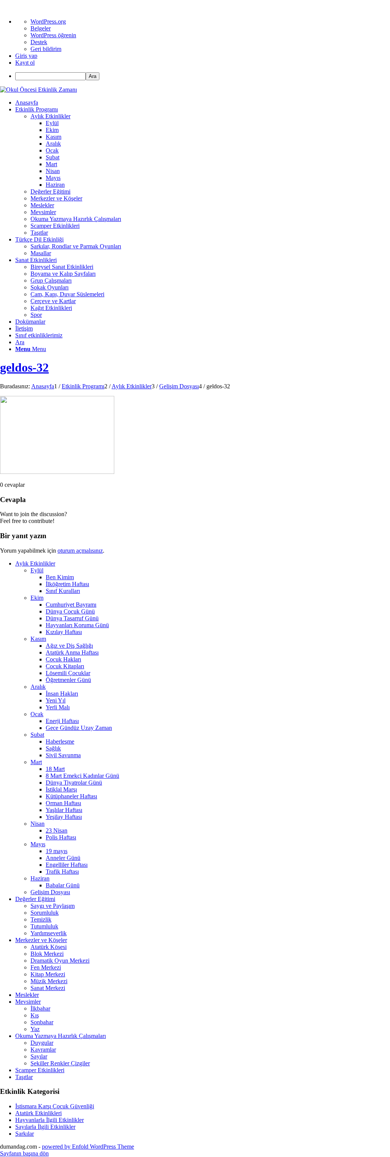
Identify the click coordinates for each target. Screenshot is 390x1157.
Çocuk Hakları (63, 659)
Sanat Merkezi (47, 988)
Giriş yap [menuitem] (26, 55)
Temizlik (40, 919)
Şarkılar (24, 1133)
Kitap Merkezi (47, 974)
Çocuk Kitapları (65, 666)
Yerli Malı (58, 707)
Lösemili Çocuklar (68, 673)
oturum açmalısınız (80, 550)
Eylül (36, 570)
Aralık (38, 686)
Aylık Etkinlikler (35, 563)
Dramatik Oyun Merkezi (60, 960)
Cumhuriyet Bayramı (71, 604)
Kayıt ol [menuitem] (25, 62)
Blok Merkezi (47, 953)
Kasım (38, 639)
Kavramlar (43, 1049)
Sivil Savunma (63, 755)
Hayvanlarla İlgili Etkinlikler (49, 1120)
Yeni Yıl (56, 700)
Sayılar (38, 1056)
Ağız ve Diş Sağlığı (69, 645)
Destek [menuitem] (38, 42)
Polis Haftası (61, 837)
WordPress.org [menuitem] (48, 21)
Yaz (35, 1029)
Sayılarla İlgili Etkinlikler (45, 1127)
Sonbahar (41, 1022)
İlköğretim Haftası (67, 584)
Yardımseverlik (48, 933)
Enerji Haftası (62, 721)
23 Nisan (56, 830)
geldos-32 (24, 367)
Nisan (37, 823)
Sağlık (53, 748)
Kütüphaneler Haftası (71, 796)
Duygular (41, 1042)
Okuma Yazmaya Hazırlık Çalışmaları (60, 1036)
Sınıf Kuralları (63, 591)
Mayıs (37, 844)
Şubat (37, 734)
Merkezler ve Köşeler (41, 940)
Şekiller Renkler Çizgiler (60, 1063)
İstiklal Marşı (61, 789)
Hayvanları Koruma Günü (77, 625)
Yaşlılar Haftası (64, 810)
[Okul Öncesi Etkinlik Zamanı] (38, 89)
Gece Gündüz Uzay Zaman (79, 728)
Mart (36, 762)
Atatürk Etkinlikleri (38, 1113)
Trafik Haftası (62, 871)
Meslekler (27, 995)
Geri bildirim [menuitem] (45, 49)
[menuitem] (202, 76)
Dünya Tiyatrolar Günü (74, 782)
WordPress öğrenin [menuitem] (53, 35)
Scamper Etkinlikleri (39, 1070)
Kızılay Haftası (64, 632)
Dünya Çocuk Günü (70, 611)
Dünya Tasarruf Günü (72, 618)
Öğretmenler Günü (68, 680)
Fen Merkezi (45, 967)
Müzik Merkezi (48, 981)
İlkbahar (40, 1008)
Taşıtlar (24, 1077)
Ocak (36, 714)
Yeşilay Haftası (64, 817)
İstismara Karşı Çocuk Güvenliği (54, 1106)
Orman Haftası (63, 803)
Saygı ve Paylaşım (52, 906)
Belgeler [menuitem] (40, 28)
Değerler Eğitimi (35, 899)
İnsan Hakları (62, 693)
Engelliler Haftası (67, 864)
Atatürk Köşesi (48, 947)
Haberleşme (60, 741)
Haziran (40, 878)
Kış (34, 1015)
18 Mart (55, 769)
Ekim (36, 597)
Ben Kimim (60, 577)
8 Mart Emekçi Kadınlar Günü (82, 775)
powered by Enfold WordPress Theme (88, 1146)
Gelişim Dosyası (50, 892)
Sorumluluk (44, 912)
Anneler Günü (63, 858)
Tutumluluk (44, 926)
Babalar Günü (63, 885)
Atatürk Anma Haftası (72, 652)
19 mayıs (56, 851)
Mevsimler (28, 1001)
